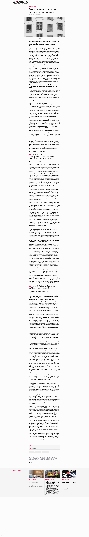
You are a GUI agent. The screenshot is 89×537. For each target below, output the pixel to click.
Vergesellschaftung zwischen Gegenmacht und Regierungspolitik (52, 482)
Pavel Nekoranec (34, 38)
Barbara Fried (33, 486)
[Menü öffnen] (75, 2)
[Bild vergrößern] (44, 27)
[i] (43, 104)
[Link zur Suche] (68, 2)
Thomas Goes (65, 489)
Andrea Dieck (49, 494)
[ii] (57, 275)
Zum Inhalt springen (86, 0)
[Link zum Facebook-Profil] (72, 2)
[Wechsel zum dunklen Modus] (74, 2)
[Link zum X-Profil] (70, 2)
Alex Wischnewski (40, 486)
